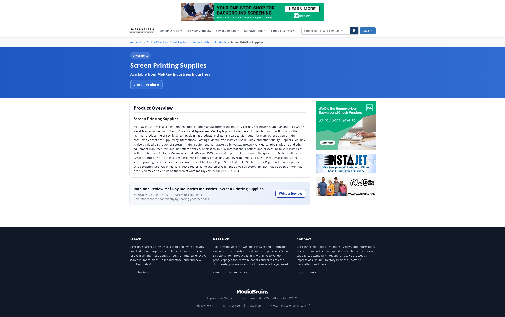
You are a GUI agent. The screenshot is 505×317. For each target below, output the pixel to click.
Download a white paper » (230, 272)
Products (220, 42)
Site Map (255, 305)
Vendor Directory (170, 31)
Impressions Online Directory (148, 42)
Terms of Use (231, 305)
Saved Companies (227, 31)
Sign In (367, 31)
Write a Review (290, 193)
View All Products (146, 85)
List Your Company (199, 31)
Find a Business (281, 31)
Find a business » (140, 272)
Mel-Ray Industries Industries (191, 42)
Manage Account (255, 31)
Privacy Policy (204, 305)
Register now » (306, 272)
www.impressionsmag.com (288, 305)
